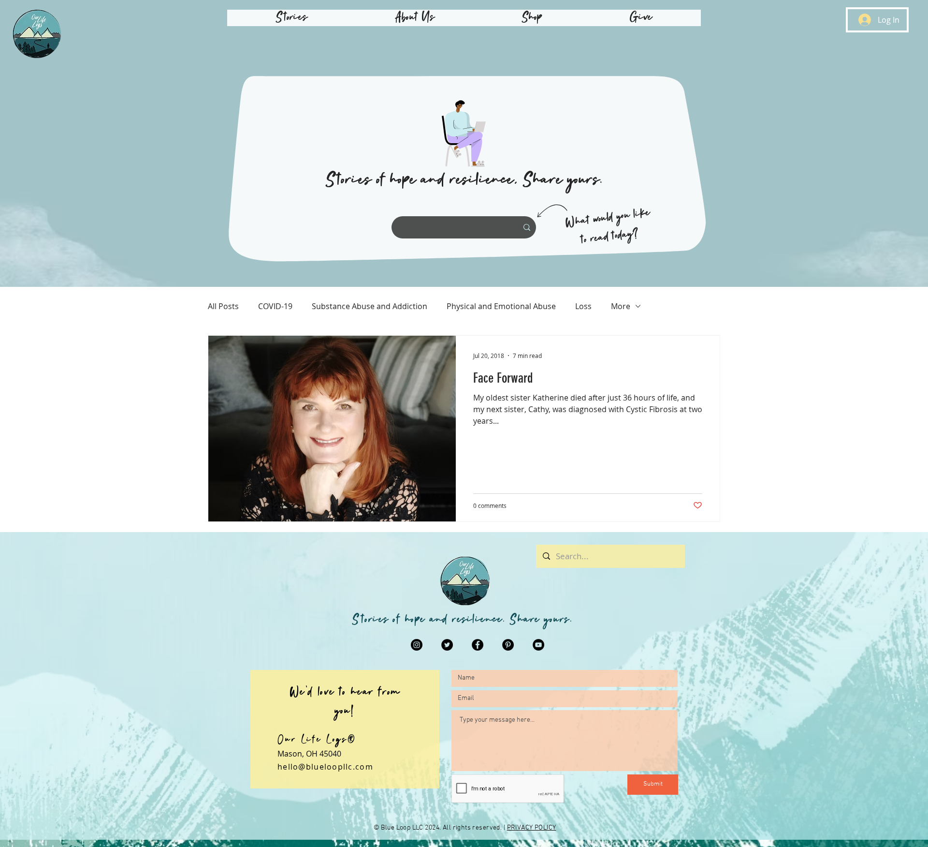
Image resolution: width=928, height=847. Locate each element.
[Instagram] (416, 645)
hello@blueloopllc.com (325, 766)
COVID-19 (275, 306)
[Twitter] (447, 645)
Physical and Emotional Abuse (501, 306)
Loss (583, 306)
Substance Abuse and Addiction (369, 306)
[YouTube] (538, 645)
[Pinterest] (508, 645)
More (620, 306)
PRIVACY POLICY (531, 828)
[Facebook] (477, 645)
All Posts (223, 306)
